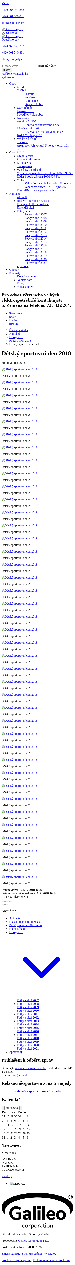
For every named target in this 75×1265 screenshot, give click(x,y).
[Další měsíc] (20, 1108)
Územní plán (24, 107)
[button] (41, 996)
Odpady (14, 269)
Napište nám (24, 280)
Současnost (31, 97)
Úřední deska (25, 156)
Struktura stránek (32, 1253)
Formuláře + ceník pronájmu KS (36, 190)
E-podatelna (24, 162)
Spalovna (22, 142)
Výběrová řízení (27, 138)
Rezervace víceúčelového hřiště (44, 131)
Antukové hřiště (26, 121)
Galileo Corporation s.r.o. (33, 1240)
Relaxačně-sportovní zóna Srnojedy (37, 1091)
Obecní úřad (16, 152)
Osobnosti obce (34, 104)
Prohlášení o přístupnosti (16, 1260)
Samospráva (24, 166)
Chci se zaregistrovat (14, 1075)
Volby (20, 180)
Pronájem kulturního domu (33, 204)
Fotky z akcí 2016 (36, 245)
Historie (29, 93)
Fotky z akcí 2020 (36, 259)
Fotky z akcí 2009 (36, 221)
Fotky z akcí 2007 (36, 214)
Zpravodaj (23, 266)
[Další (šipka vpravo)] (6, 904)
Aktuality (22, 197)
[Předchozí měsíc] (3, 1108)
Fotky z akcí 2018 (36, 252)
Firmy (20, 283)
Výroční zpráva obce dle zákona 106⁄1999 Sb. (45, 173)
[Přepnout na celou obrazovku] (6, 901)
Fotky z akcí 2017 (36, 249)
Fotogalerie (24, 211)
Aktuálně (14, 193)
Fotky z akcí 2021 (36, 262)
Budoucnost (32, 100)
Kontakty (15, 273)
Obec (12, 83)
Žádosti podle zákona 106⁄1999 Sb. (38, 176)
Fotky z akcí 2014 (36, 238)
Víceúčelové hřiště (28, 128)
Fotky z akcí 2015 (36, 242)
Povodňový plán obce (30, 114)
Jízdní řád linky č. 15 (29, 135)
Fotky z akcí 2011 (35, 228)
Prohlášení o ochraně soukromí (51, 1260)
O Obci (21, 90)
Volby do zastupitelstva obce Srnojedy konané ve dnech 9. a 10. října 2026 (48, 185)
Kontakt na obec (27, 276)
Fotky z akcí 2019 (36, 255)
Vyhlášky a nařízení (29, 169)
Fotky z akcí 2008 (36, 218)
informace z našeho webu (30, 1068)
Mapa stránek (25, 286)
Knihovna (23, 118)
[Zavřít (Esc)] (3, 901)
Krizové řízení (25, 111)
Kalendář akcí (25, 207)
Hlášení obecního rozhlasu (33, 200)
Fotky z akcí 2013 (36, 235)
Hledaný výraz (47, 65)
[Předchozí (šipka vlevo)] (3, 904)
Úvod (20, 87)
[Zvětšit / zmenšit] (10, 901)
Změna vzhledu (11, 1253)
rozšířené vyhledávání (15, 73)
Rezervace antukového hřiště (42, 124)
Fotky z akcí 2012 (36, 231)
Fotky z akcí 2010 (36, 224)
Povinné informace (28, 159)
